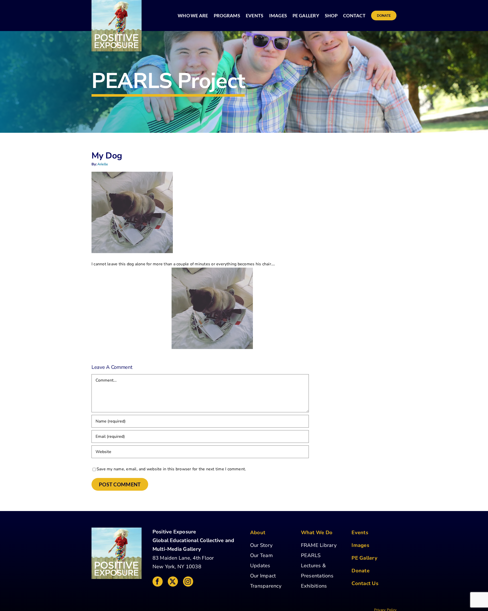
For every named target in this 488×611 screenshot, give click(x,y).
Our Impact (263, 575)
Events (360, 532)
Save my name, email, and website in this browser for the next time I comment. (171, 469)
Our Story (261, 545)
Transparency (265, 586)
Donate (360, 570)
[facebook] (157, 581)
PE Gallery (364, 558)
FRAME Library (319, 545)
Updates (260, 565)
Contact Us (365, 583)
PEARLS (311, 555)
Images (360, 545)
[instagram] (188, 581)
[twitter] (173, 581)
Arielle (102, 164)
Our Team (261, 555)
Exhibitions (314, 586)
